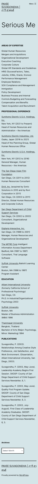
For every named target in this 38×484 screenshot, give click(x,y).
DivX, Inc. (6, 187)
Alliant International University (16, 284)
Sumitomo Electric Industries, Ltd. (18, 136)
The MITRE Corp (9, 244)
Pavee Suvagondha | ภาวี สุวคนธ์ (11, 7)
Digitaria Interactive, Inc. (13, 228)
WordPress (23, 475)
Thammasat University (12, 323)
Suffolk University (10, 263)
